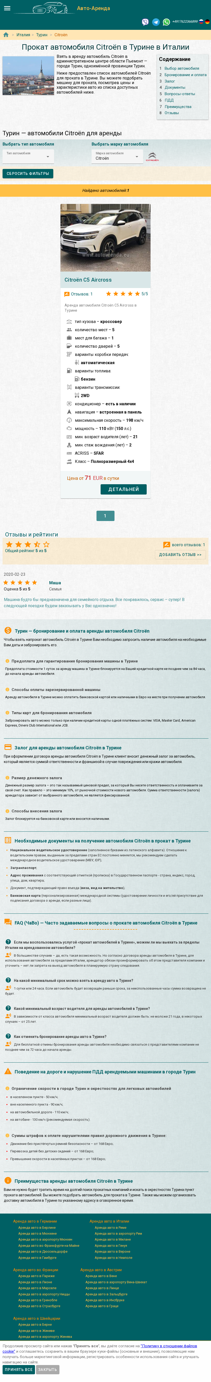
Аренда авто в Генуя (111, 1246)
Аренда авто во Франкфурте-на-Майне (48, 1246)
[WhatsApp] (166, 22)
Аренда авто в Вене (101, 1276)
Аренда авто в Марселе (37, 1288)
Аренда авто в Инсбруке (104, 1300)
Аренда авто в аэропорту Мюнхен (45, 1239)
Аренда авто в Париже (36, 1276)
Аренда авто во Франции (35, 1270)
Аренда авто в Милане (113, 1239)
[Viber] (145, 22)
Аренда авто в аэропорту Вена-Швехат (116, 1282)
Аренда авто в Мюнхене (37, 1233)
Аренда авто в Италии (109, 1221)
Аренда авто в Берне (35, 1324)
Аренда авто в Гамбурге (37, 1258)
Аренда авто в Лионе (35, 1282)
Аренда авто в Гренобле (37, 1300)
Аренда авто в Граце (101, 1306)
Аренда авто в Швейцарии (36, 1318)
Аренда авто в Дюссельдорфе (42, 1251)
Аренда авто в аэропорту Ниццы (44, 1294)
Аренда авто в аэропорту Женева (45, 1337)
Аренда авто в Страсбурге (39, 1306)
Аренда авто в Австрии (101, 1270)
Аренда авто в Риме (110, 1228)
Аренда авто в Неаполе (113, 1258)
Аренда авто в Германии (35, 1221)
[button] (28, 156)
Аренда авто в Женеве (36, 1331)
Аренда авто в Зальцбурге (106, 1294)
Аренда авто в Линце (102, 1288)
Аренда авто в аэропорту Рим (118, 1233)
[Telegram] (156, 22)
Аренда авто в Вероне (112, 1251)
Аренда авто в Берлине (37, 1228)
